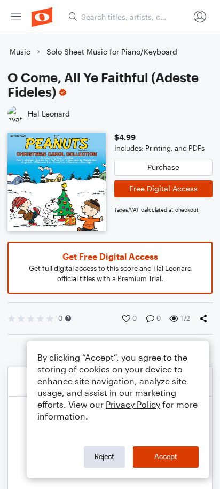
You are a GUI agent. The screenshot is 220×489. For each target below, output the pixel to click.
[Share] (206, 318)
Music (20, 51)
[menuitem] (16, 17)
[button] (68, 318)
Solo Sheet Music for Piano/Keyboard (111, 51)
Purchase (163, 167)
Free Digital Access (163, 188)
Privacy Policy (133, 404)
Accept (165, 456)
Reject (104, 456)
